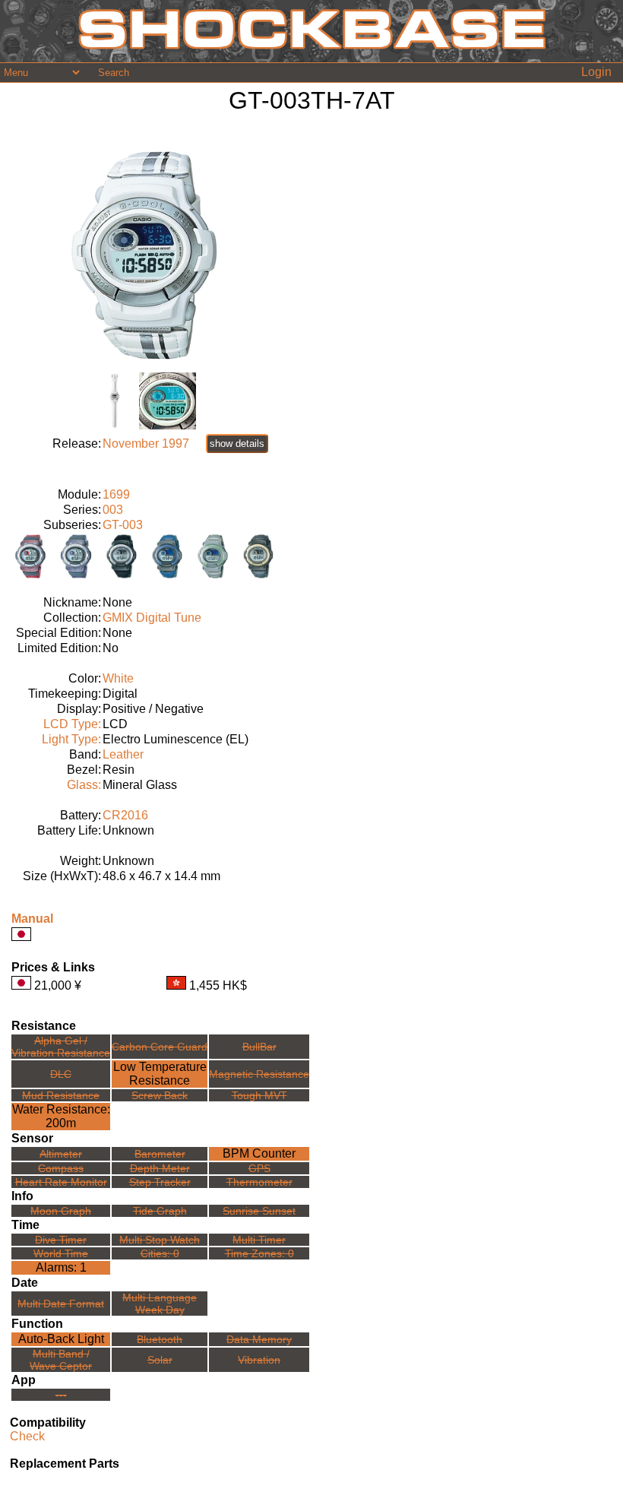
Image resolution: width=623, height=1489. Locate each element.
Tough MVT (259, 1095)
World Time (60, 1253)
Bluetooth (159, 1339)
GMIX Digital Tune (152, 617)
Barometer (159, 1154)
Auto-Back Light (61, 1338)
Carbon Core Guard (159, 1047)
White (118, 678)
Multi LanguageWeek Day (159, 1303)
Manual (32, 918)
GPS (259, 1168)
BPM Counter (259, 1153)
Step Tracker (160, 1182)
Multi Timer (259, 1240)
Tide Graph (160, 1211)
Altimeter (61, 1154)
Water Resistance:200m (61, 1116)
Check (27, 1436)
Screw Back (159, 1095)
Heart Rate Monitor (61, 1182)
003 (113, 509)
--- (61, 1395)
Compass (61, 1168)
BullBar (259, 1047)
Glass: (84, 784)
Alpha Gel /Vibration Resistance (60, 1046)
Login (596, 71)
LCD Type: (72, 724)
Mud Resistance (61, 1095)
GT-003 (123, 524)
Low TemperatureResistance (160, 1073)
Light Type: (71, 739)
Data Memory (259, 1339)
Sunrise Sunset (259, 1211)
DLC (60, 1074)
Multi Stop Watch (159, 1240)
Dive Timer (61, 1240)
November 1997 (146, 443)
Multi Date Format (60, 1303)
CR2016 (125, 815)
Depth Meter (160, 1168)
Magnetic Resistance (259, 1074)
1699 (116, 494)
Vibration (259, 1360)
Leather (123, 754)
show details (237, 443)
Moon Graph (60, 1211)
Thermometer (259, 1182)
